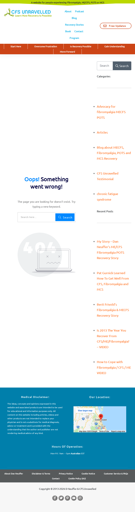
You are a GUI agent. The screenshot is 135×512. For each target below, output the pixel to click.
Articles (102, 132)
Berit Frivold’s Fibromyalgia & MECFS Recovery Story (113, 309)
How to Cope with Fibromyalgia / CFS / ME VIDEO (114, 367)
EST (78, 453)
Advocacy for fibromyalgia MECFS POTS (111, 112)
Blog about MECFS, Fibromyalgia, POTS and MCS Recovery (114, 152)
